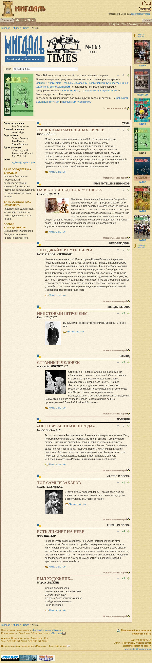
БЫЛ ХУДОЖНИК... (55, 579)
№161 (142, 211)
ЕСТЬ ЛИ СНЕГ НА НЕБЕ (60, 532)
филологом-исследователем (100, 90)
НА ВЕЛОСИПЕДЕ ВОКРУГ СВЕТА (69, 190)
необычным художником (76, 101)
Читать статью (57, 171)
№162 (142, 182)
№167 (142, 65)
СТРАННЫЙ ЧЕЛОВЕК (58, 362)
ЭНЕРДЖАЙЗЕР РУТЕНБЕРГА (65, 250)
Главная (5, 28)
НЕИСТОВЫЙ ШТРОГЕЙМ (62, 313)
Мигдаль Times (21, 28)
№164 (142, 123)
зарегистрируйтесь (140, 14)
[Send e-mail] (64, 633)
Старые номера (141, 246)
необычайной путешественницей (108, 82)
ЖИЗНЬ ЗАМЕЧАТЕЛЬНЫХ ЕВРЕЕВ (70, 130)
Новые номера (141, 35)
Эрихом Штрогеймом (48, 82)
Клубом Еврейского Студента (48, 630)
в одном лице (70, 90)
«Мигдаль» (56, 633)
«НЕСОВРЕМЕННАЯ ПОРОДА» (66, 426)
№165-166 (143, 94)
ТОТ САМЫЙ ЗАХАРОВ (59, 483)
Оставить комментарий (114, 108)
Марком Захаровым (75, 82)
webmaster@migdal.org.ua (138, 649)
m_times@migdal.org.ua (23, 162)
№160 (142, 240)
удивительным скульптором (53, 86)
